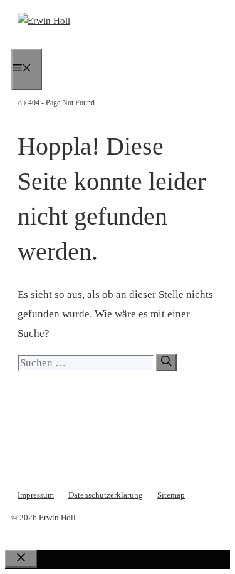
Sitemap (171, 495)
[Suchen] (166, 362)
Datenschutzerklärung (105, 495)
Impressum (36, 495)
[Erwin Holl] (44, 21)
